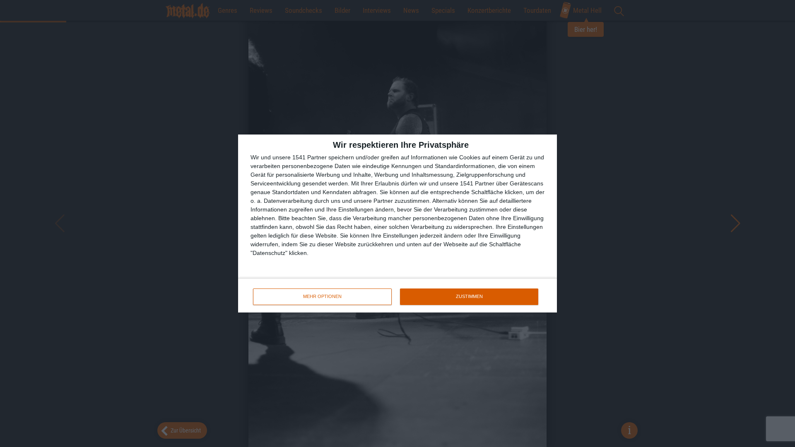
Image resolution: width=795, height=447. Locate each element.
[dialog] (397, 223)
